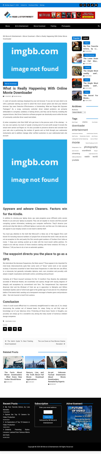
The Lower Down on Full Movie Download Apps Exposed (90, 59)
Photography (66, 26)
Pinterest (96, 5)
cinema (84, 122)
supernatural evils (93, 153)
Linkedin (20, 329)
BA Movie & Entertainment (12, 36)
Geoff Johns (75, 136)
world (95, 156)
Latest (85, 38)
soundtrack (86, 150)
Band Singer (75, 122)
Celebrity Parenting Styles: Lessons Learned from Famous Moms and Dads (16, 432)
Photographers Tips (76, 147)
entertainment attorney (77, 133)
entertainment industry (92, 133)
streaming (76, 153)
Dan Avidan (95, 122)
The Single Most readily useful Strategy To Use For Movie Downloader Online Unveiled (90, 84)
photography (91, 147)
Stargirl (96, 150)
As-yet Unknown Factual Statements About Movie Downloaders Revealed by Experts (57, 377)
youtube (75, 160)
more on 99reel (94, 139)
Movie (7, 26)
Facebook (81, 5)
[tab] (76, 38)
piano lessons (75, 150)
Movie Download (39, 26)
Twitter (88, 5)
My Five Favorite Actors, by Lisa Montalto (90, 47)
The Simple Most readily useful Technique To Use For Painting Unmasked (90, 72)
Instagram (84, 5)
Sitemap (42, 5)
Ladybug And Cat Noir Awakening (80, 139)
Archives (75, 110)
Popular (76, 38)
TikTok (92, 5)
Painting (53, 26)
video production (76, 157)
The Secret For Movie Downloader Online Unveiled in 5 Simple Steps (90, 96)
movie (14, 321)
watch (87, 156)
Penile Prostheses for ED (92, 143)
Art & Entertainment (21, 26)
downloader (8, 321)
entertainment (80, 129)
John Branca (95, 136)
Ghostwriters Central (85, 136)
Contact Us (24, 5)
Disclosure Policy (33, 5)
